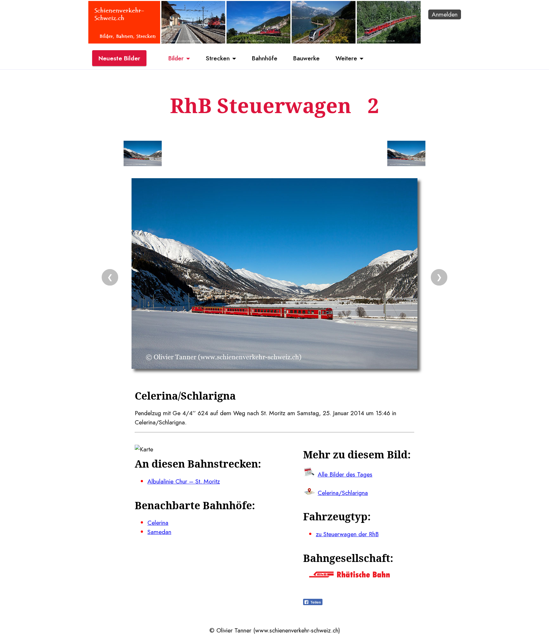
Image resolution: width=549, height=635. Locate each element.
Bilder (176, 58)
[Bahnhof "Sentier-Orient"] (193, 41)
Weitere (346, 58)
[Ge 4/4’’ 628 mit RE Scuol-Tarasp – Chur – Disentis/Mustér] (389, 41)
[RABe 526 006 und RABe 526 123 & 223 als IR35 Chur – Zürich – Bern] (324, 41)
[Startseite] (124, 41)
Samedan (159, 531)
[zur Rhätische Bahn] (349, 575)
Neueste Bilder (119, 58)
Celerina (157, 522)
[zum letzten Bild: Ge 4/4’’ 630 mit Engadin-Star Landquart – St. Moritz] (143, 155)
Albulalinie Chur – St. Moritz (183, 481)
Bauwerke (306, 58)
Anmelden (445, 14)
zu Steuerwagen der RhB (347, 534)
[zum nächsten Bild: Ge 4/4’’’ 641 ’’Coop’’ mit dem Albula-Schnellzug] (406, 155)
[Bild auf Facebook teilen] (312, 602)
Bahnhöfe (264, 58)
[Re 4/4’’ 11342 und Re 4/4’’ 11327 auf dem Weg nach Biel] (258, 41)
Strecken (218, 58)
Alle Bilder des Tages (345, 474)
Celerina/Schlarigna (343, 492)
